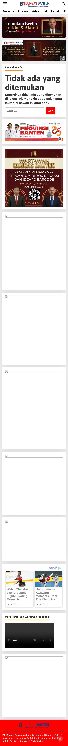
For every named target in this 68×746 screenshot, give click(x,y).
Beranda (36, 735)
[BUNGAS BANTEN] (35, 4)
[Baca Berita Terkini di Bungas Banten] (34, 27)
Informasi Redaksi (26, 738)
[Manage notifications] (60, 738)
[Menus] (5, 4)
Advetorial (7, 738)
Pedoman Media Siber (49, 738)
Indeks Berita (9, 741)
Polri (57, 735)
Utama (47, 735)
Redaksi (24, 741)
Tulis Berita (37, 741)
